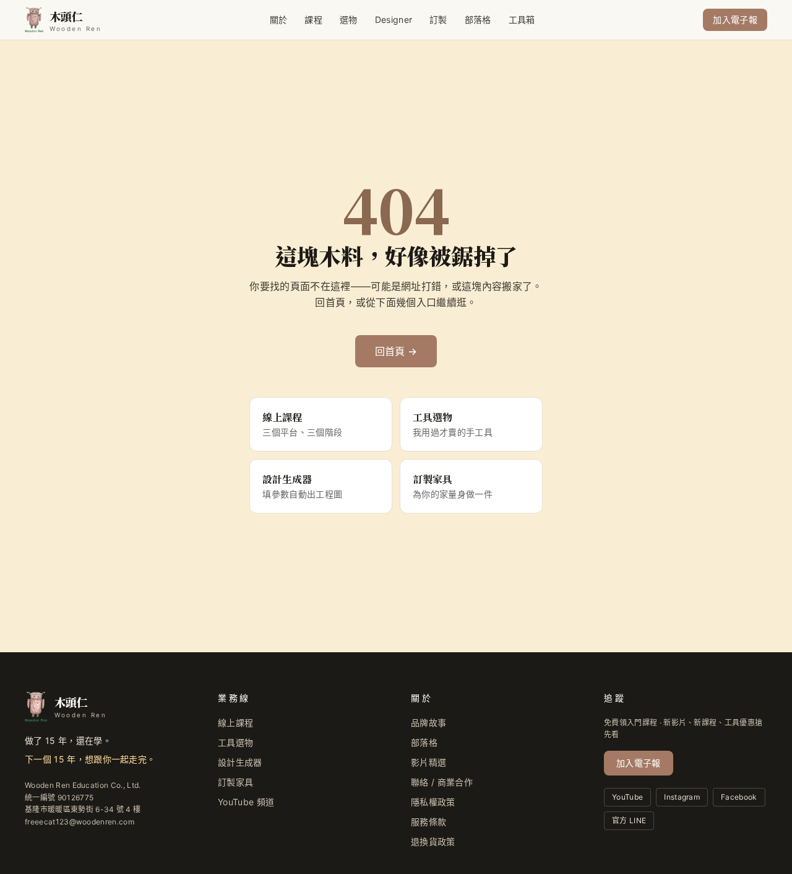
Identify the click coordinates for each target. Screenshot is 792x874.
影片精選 (428, 762)
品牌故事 (428, 722)
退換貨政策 (433, 841)
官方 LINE (629, 820)
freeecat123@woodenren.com (79, 821)
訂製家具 (235, 782)
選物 (349, 19)
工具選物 (235, 742)
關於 (279, 19)
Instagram (682, 797)
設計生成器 (240, 762)
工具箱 (522, 19)
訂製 (438, 19)
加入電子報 (735, 19)
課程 (313, 19)
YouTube (627, 797)
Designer (394, 19)
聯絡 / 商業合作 (442, 782)
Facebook (739, 797)
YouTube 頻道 (246, 802)
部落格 (478, 19)
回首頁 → (396, 351)
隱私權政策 (433, 802)
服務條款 (428, 821)
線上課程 (235, 722)
